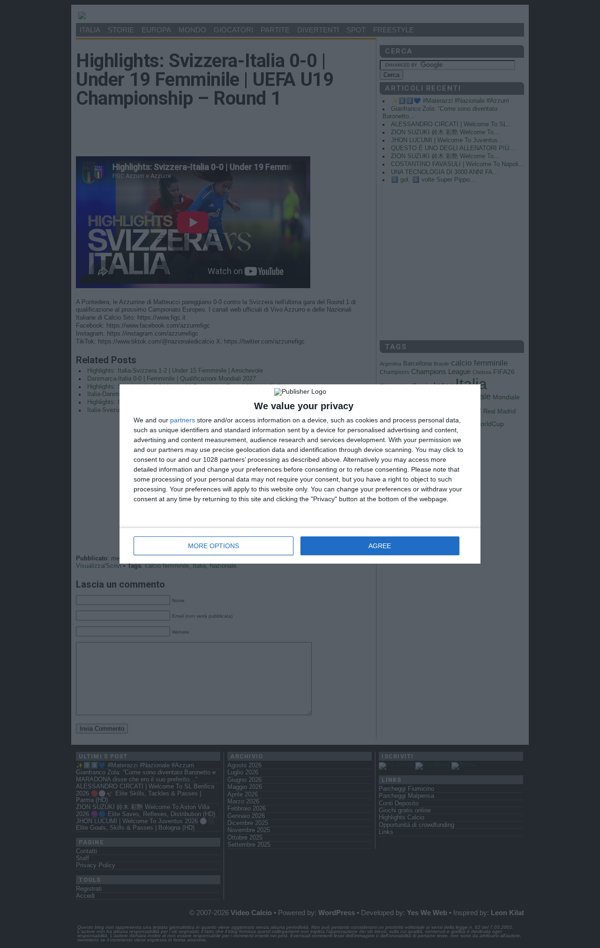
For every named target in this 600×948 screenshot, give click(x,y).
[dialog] (300, 474)
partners (182, 420)
